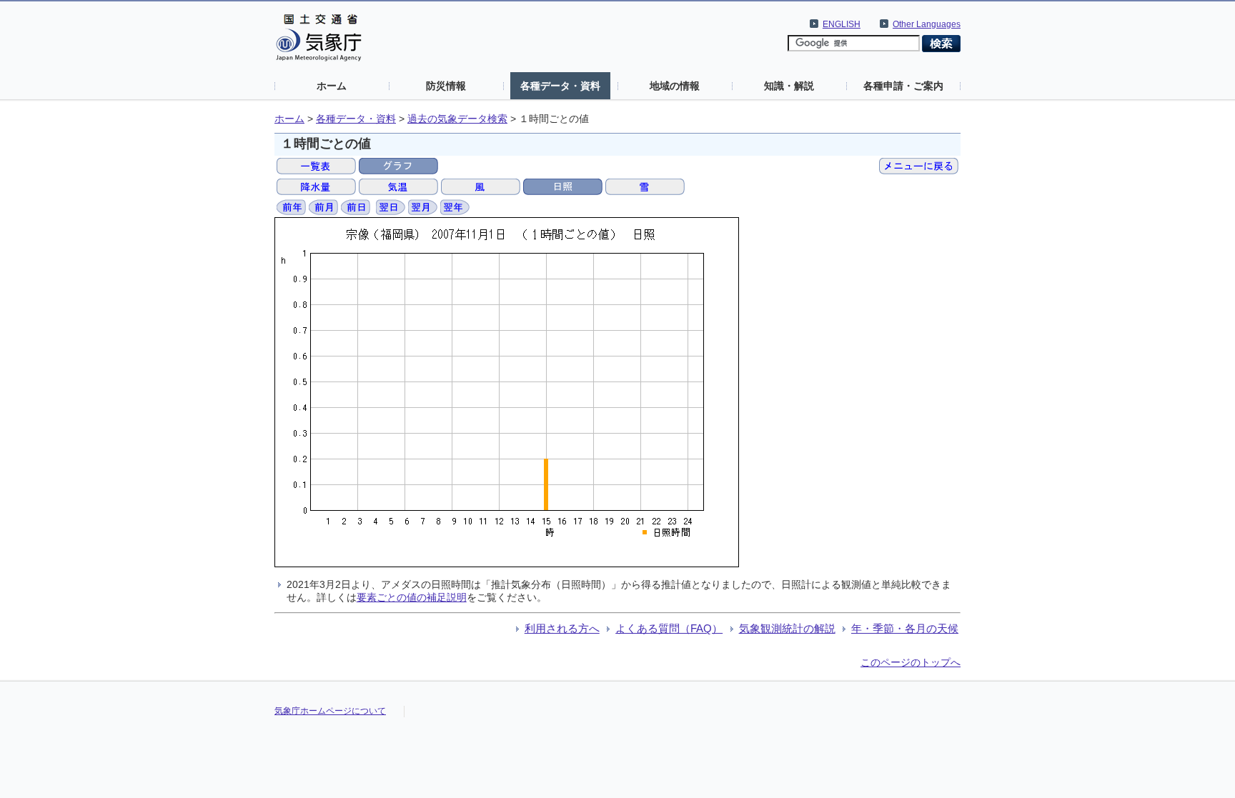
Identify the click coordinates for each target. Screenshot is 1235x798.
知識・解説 (789, 85)
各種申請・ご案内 (903, 85)
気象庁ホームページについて (330, 711)
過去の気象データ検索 (457, 119)
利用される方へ (562, 628)
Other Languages (927, 24)
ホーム (332, 85)
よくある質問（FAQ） (669, 628)
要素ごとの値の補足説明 (412, 597)
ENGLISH (841, 24)
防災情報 (446, 85)
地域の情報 (675, 85)
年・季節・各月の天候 (904, 628)
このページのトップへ (910, 662)
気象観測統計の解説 (787, 628)
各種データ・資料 (560, 85)
